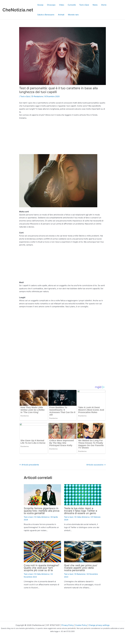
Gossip (40, 5)
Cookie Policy (81, 625)
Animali (61, 14)
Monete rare (73, 14)
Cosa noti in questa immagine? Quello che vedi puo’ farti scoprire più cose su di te (41, 568)
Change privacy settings (99, 625)
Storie (103, 5)
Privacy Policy (68, 625)
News (95, 5)
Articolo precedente (29, 465)
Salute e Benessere (45, 14)
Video (61, 5)
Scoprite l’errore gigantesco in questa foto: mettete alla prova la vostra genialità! (41, 511)
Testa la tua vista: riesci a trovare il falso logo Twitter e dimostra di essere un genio (80, 511)
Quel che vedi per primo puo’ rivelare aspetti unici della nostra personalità (80, 568)
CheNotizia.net (17, 9)
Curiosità (72, 5)
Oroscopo (51, 5)
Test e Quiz (84, 5)
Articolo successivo (96, 465)
